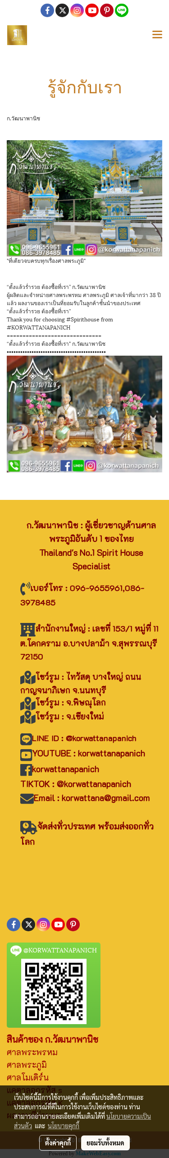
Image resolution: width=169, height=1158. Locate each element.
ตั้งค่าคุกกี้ (58, 1143)
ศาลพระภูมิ (27, 1064)
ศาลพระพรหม (32, 1052)
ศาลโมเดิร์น (28, 1077)
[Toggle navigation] (157, 35)
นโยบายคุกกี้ (63, 1125)
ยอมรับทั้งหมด (105, 1143)
